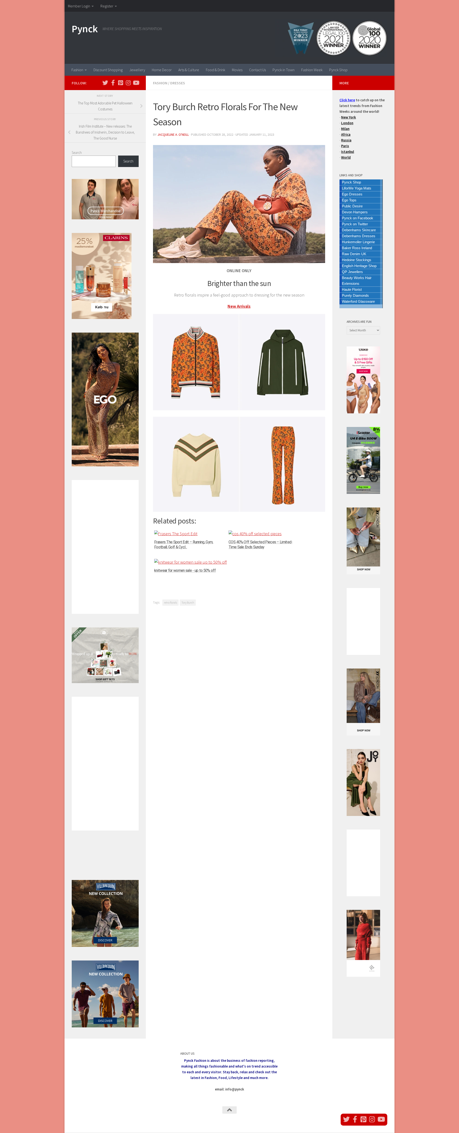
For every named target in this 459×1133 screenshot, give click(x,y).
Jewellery (137, 69)
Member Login (79, 6)
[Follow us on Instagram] (128, 83)
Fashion (77, 69)
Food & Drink (215, 69)
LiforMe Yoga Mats (356, 188)
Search (77, 152)
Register (106, 6)
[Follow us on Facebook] (113, 83)
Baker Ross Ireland (357, 248)
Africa (345, 134)
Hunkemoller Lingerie (358, 242)
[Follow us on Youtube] (136, 83)
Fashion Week (311, 69)
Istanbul (347, 151)
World (346, 157)
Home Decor (162, 69)
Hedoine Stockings (356, 260)
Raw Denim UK (354, 254)
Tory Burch (187, 602)
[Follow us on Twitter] (105, 83)
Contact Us (257, 69)
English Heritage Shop (359, 266)
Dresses (177, 83)
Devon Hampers (355, 212)
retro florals (170, 602)
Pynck (85, 28)
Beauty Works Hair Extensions (357, 281)
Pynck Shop (338, 69)
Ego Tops (349, 200)
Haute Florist (352, 289)
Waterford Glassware (358, 301)
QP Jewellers (352, 272)
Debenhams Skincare (359, 230)
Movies (237, 69)
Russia (346, 140)
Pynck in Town (284, 69)
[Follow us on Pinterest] (120, 83)
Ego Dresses (352, 194)
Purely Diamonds (355, 295)
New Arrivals (239, 306)
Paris (345, 146)
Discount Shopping (108, 69)
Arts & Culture (188, 69)
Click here (347, 100)
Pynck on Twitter (355, 224)
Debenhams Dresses (358, 236)
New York (348, 117)
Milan (345, 128)
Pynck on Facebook (357, 218)
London (347, 123)
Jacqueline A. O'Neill (173, 134)
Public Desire (352, 206)
